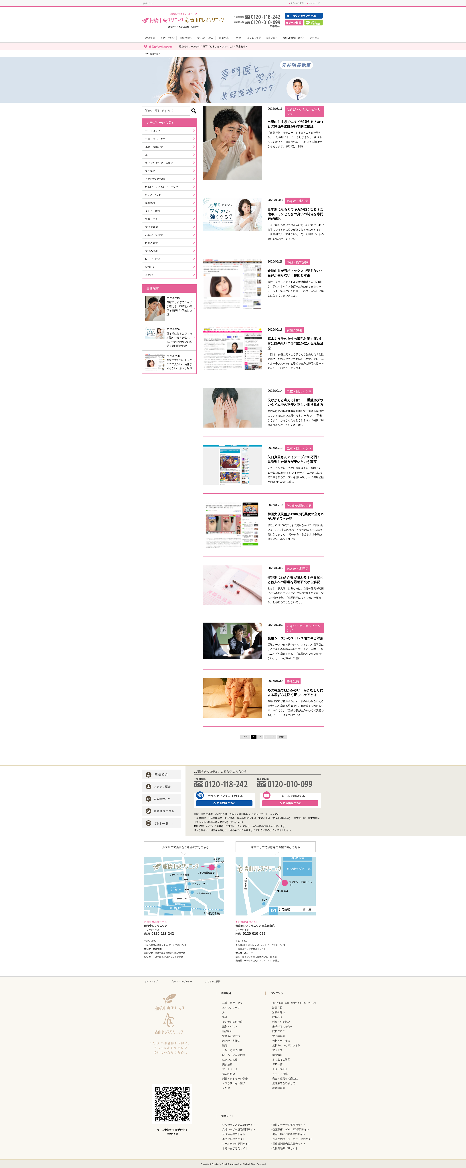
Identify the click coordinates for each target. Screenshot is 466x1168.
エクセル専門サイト (233, 1138)
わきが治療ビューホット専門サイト (293, 1138)
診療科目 (277, 1007)
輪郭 (224, 1017)
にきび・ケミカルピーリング (161, 187)
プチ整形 (150, 171)
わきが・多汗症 (154, 235)
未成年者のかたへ (282, 1026)
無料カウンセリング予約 (286, 1045)
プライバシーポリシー (181, 981)
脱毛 (224, 1045)
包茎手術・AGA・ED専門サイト (291, 1129)
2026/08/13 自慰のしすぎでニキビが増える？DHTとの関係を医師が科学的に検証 (179, 306)
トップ (145, 54)
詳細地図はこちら (157, 921)
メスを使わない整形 (233, 1083)
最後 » (282, 737)
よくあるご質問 (297, 3)
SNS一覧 (277, 1064)
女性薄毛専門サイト (233, 1134)
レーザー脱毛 (152, 259)
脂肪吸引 (227, 1031)
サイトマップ (314, 3)
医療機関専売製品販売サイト (289, 1143)
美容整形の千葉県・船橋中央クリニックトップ (294, 1003)
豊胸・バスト (152, 219)
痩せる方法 (151, 243)
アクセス (277, 1050)
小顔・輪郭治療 (154, 147)
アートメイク (152, 131)
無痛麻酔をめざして (283, 1083)
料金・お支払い (281, 1021)
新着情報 (277, 1054)
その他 (149, 275)
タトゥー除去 (152, 211)
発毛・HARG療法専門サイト (289, 1134)
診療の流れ (278, 1012)
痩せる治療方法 (231, 1035)
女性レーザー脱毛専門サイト (238, 1129)
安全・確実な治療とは (285, 1078)
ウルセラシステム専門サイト (238, 1124)
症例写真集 (278, 1035)
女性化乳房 (151, 227)
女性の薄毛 (151, 251)
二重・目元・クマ (155, 139)
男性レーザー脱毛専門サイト (289, 1124)
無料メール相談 (281, 1040)
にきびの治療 (230, 1059)
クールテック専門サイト (236, 1143)
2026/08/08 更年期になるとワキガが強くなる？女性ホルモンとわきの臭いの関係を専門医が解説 (179, 337)
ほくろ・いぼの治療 (233, 1054)
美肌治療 (150, 203)
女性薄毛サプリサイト (285, 1148)
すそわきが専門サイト (235, 1148)
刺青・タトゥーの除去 (235, 1078)
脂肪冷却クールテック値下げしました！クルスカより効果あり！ (213, 46)
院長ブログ (278, 1031)
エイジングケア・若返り (159, 163)
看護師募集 (278, 1087)
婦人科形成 (228, 1073)
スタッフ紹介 (280, 1069)
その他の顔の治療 (155, 179)
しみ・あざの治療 (232, 1050)
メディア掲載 (280, 1073)
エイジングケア (231, 1007)
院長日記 (150, 267)
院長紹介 (277, 1017)
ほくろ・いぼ (152, 195)
